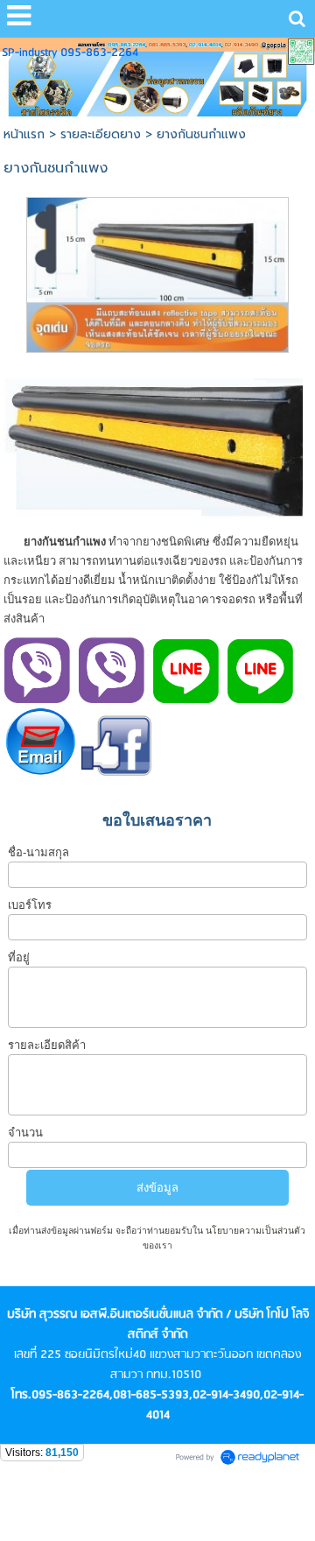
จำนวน (25, 1132)
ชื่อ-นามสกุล (38, 852)
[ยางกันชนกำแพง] (158, 272)
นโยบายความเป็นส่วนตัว (254, 1230)
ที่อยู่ (19, 957)
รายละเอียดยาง (100, 134)
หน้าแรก (24, 134)
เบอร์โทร (30, 904)
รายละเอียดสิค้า (47, 1045)
